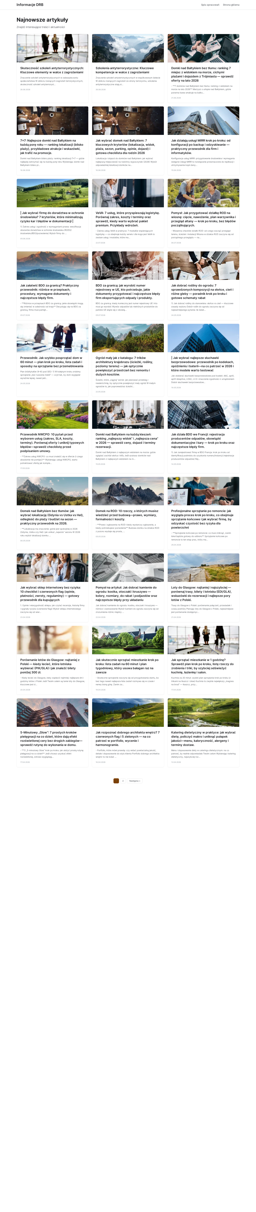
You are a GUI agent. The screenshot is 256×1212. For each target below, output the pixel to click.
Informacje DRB (30, 5)
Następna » (134, 781)
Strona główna (231, 4)
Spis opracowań (210, 4)
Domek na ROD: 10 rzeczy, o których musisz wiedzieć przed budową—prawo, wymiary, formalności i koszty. (127, 515)
